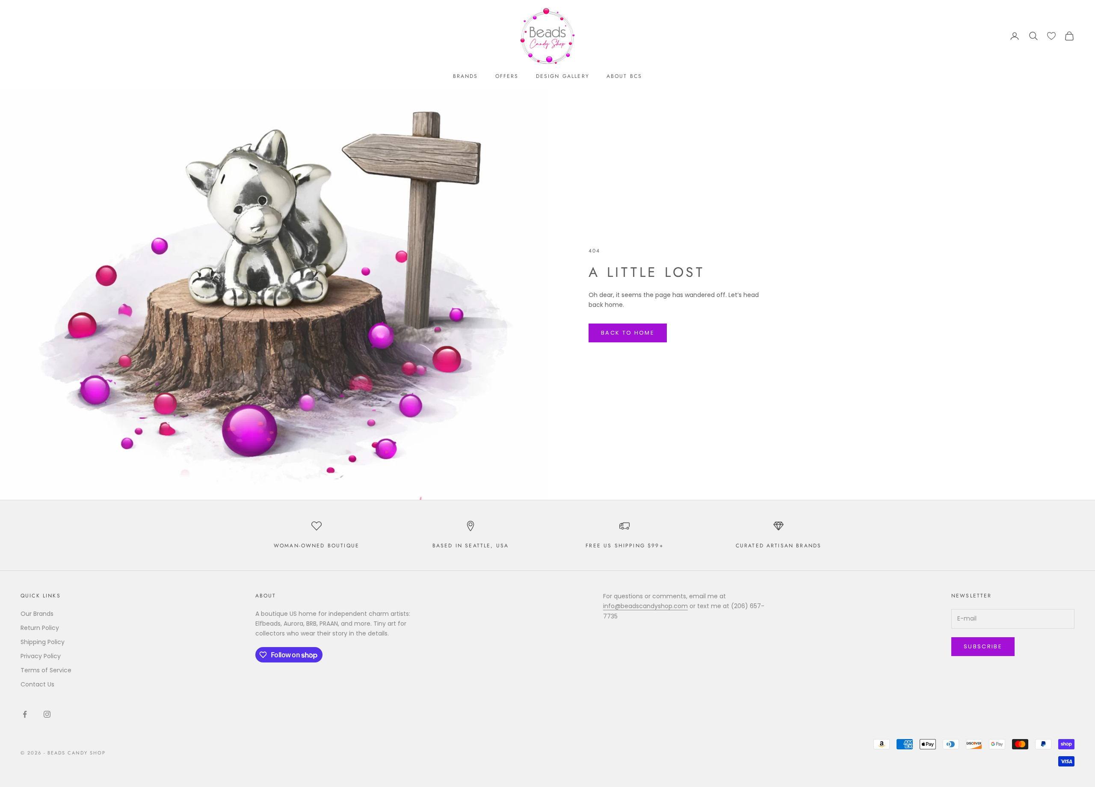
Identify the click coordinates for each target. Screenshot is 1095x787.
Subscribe (983, 646)
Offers (507, 76)
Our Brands (37, 613)
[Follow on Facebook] (25, 714)
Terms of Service (46, 670)
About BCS (624, 76)
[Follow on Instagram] (47, 714)
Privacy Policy (41, 656)
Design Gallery (562, 76)
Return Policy (40, 628)
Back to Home (627, 333)
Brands (465, 76)
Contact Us (37, 684)
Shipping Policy (43, 642)
